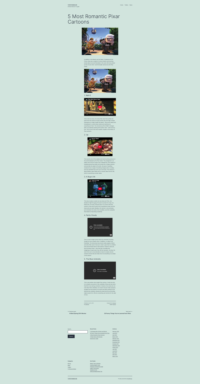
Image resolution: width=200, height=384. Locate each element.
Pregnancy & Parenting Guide (96, 366)
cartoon (114, 304)
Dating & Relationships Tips (96, 371)
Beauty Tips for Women (95, 363)
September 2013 (116, 345)
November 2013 (116, 342)
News (131, 5)
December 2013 (115, 340)
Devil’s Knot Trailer (94, 338)
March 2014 (115, 336)
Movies (114, 303)
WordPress (129, 378)
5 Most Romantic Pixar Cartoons (97, 335)
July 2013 (114, 349)
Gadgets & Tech (93, 369)
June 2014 (114, 333)
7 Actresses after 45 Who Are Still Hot (98, 331)
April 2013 (114, 354)
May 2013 (114, 352)
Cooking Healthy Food (95, 365)
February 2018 (115, 331)
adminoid (87, 304)
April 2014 (114, 335)
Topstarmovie (72, 5)
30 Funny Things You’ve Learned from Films (99, 333)
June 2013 (114, 351)
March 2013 (115, 356)
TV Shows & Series (72, 369)
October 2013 (115, 343)
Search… (70, 329)
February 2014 (115, 338)
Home (121, 5)
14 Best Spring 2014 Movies (96, 336)
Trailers (126, 5)
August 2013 (115, 347)
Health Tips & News (94, 368)
